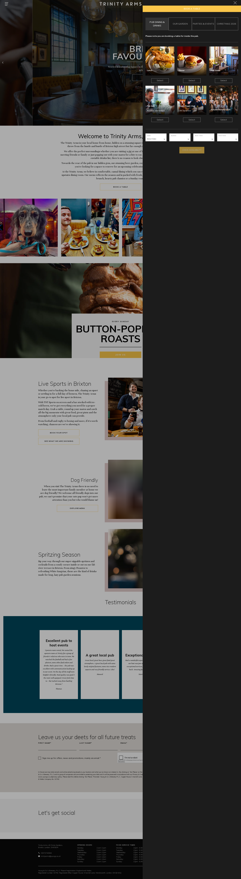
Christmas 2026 (226, 23)
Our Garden (180, 23)
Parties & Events (203, 23)
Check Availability (191, 150)
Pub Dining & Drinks (157, 24)
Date (148, 135)
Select (160, 80)
